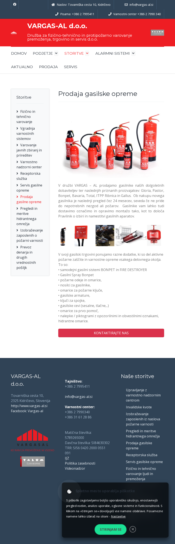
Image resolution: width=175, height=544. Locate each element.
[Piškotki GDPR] (68, 491)
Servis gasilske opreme (144, 461)
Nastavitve (118, 516)
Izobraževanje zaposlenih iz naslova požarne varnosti (143, 419)
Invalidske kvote (139, 407)
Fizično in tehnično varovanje (25, 116)
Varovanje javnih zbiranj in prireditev (29, 150)
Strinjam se (110, 530)
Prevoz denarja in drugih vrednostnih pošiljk (26, 257)
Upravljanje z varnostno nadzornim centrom (143, 395)
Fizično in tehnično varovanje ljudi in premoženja (141, 473)
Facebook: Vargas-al (27, 411)
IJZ (67, 458)
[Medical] (14, 32)
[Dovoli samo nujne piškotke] (133, 529)
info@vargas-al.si (78, 396)
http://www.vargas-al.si (29, 405)
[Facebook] (15, 4)
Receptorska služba (141, 455)
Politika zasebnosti (80, 463)
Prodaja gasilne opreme (28, 199)
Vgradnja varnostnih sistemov (25, 133)
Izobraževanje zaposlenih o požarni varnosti (29, 235)
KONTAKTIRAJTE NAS (111, 333)
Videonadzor (75, 468)
